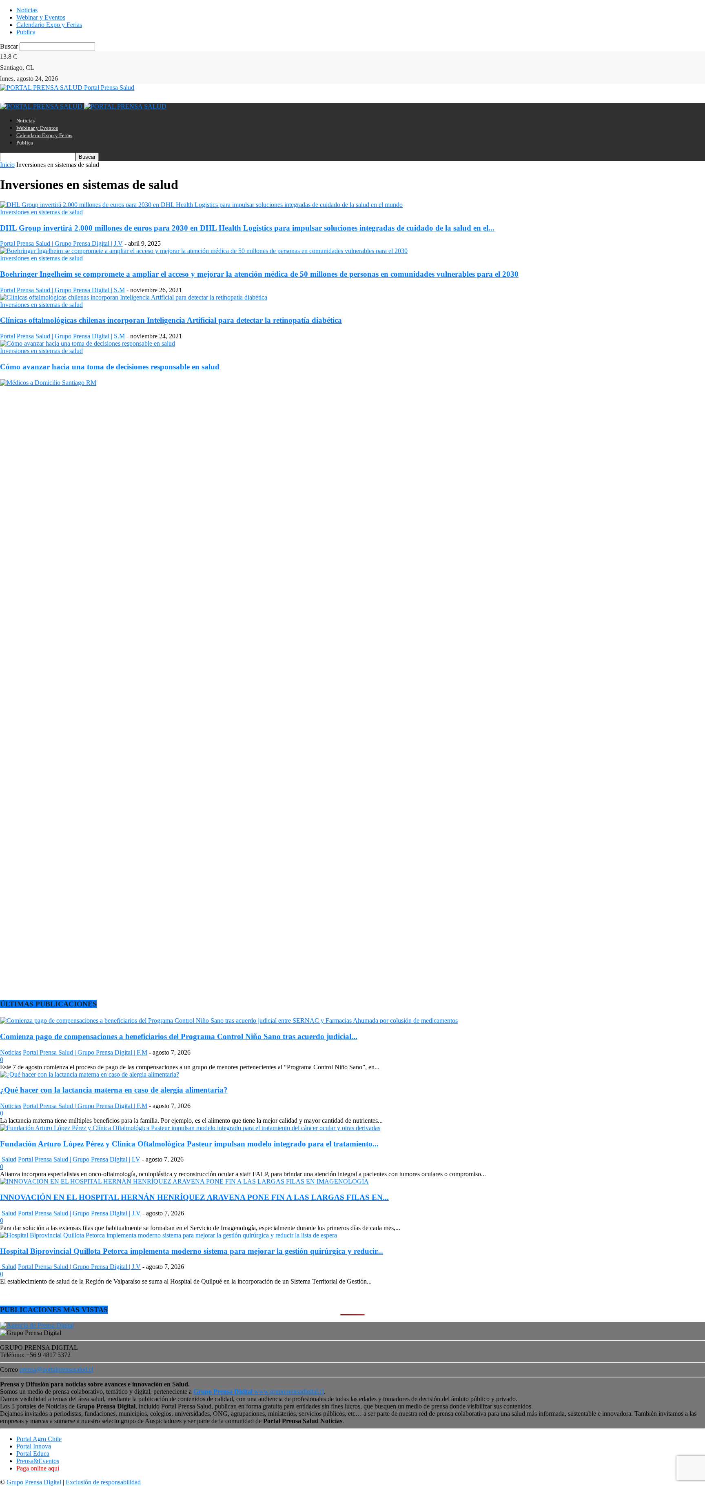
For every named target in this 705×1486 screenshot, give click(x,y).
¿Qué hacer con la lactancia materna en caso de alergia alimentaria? (114, 1090)
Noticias (27, 10)
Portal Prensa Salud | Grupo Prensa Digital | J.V (61, 243)
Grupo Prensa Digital (34, 1482)
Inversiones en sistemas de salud (41, 212)
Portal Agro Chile (39, 1438)
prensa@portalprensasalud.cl (56, 1369)
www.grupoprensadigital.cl (258, 1391)
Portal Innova (33, 1446)
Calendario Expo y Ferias (49, 24)
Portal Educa (32, 1453)
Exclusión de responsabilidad (103, 1482)
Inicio (7, 164)
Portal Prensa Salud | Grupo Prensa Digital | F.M (85, 1052)
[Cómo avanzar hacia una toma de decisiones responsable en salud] (87, 343)
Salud (8, 1159)
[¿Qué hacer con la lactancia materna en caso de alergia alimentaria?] (89, 1074)
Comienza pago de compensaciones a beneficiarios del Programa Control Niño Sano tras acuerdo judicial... (178, 1036)
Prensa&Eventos (37, 1460)
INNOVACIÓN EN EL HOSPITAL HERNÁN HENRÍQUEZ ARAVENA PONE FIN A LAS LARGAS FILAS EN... (194, 1197)
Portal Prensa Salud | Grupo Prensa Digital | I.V (79, 1159)
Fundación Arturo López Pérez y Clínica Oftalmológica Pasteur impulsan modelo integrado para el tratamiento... (189, 1143)
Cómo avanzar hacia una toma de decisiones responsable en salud (109, 366)
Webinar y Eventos (40, 17)
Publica (25, 32)
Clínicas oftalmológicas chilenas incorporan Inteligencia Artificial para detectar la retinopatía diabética (171, 320)
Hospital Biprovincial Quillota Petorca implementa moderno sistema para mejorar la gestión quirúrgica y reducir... (191, 1251)
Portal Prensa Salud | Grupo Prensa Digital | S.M (62, 290)
